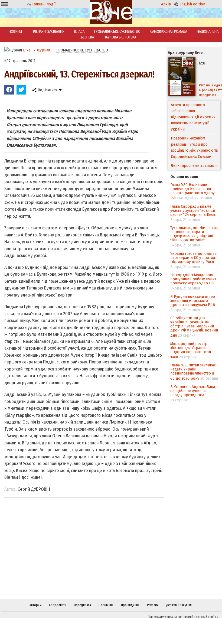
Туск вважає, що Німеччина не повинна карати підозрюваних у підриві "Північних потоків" (194, 233)
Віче (27, 50)
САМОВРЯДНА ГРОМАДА (168, 31)
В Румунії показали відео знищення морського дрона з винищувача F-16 (192, 300)
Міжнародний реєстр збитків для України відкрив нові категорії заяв (190, 350)
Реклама (153, 605)
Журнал (43, 50)
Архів (166, 4)
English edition (191, 4)
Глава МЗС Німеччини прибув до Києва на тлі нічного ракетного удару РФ (192, 191)
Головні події (43, 4)
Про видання (130, 605)
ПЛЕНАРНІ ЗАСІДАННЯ (48, 31)
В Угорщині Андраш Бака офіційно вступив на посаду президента (192, 390)
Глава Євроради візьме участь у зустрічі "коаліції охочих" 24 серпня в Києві (193, 210)
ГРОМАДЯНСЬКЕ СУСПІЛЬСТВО (117, 31)
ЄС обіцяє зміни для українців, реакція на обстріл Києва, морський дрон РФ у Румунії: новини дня (194, 326)
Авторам (35, 605)
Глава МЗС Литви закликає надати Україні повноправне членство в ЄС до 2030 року (193, 372)
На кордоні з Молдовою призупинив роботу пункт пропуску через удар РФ (193, 278)
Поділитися (47, 89)
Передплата (82, 605)
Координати (57, 605)
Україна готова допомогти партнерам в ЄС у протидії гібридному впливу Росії (193, 257)
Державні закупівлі (179, 605)
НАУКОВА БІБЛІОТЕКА (120, 37)
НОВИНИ (15, 31)
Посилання (106, 605)
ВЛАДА (79, 31)
